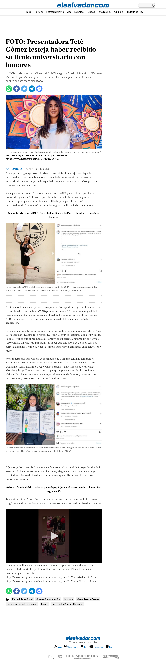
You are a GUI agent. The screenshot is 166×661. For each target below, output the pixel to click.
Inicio (29, 11)
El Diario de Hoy (134, 11)
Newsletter (99, 647)
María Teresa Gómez (88, 599)
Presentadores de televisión (22, 603)
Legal (60, 647)
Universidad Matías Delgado (67, 603)
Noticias (38, 11)
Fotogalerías (105, 11)
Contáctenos (72, 647)
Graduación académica (48, 599)
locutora (68, 599)
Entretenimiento (55, 11)
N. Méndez (16, 169)
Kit (110, 647)
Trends (44, 603)
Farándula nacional (22, 599)
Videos (91, 11)
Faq (86, 647)
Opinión (118, 11)
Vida (69, 11)
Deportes (79, 11)
